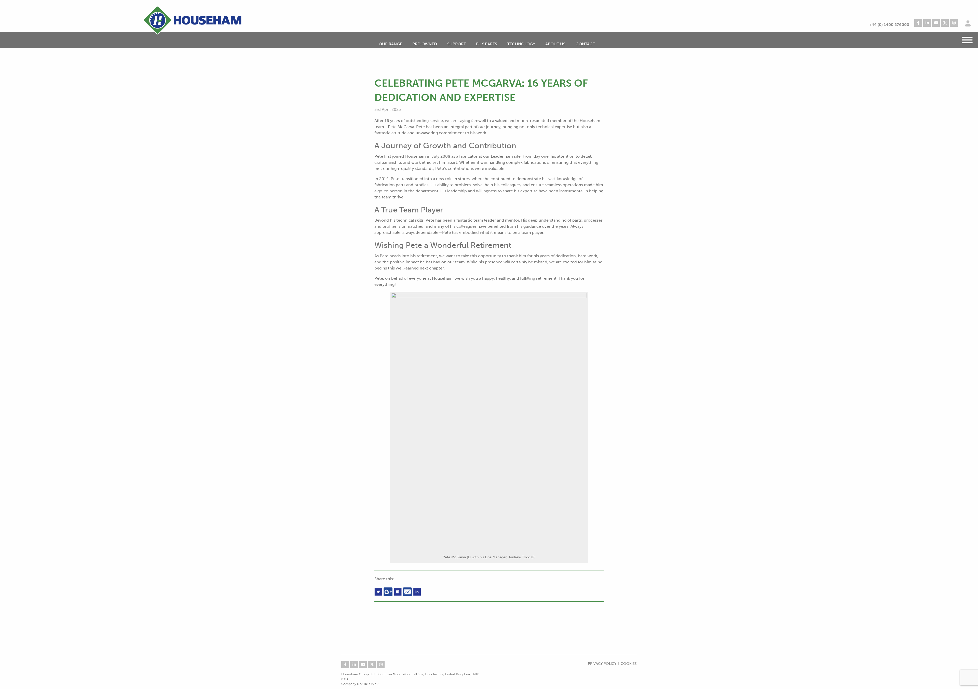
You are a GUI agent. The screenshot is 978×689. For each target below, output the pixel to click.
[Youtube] (936, 23)
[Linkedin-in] (927, 23)
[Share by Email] (408, 591)
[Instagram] (954, 23)
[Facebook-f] (918, 23)
